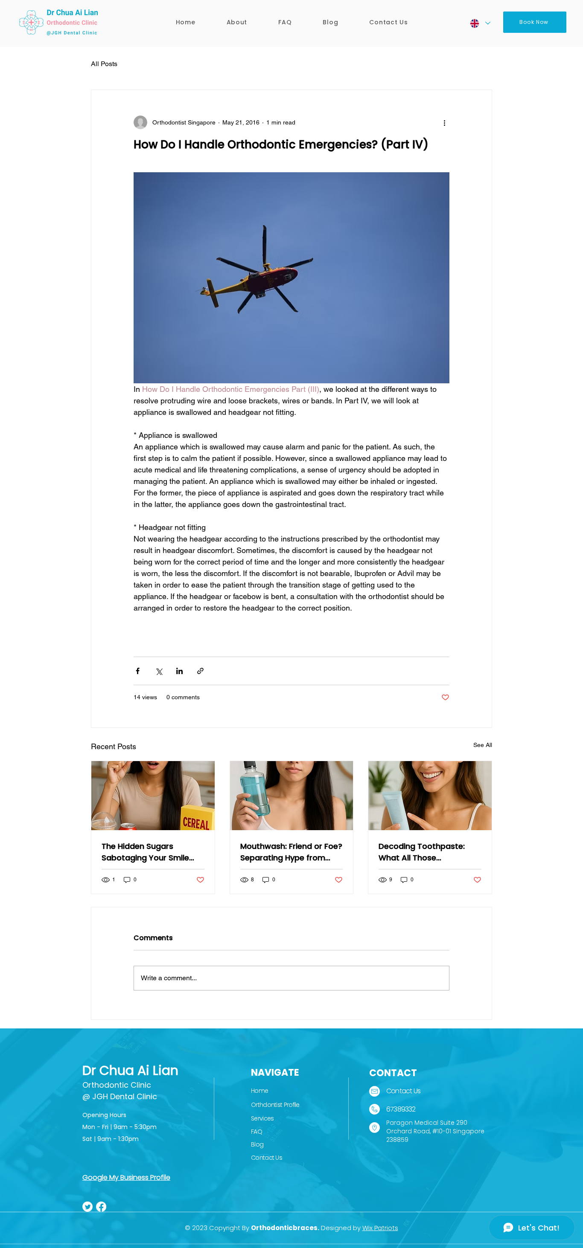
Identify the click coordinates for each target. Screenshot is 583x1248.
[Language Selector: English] (480, 23)
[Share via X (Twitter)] (158, 671)
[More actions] (444, 122)
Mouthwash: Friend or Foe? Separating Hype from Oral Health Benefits (291, 852)
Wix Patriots (380, 1227)
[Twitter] (87, 1207)
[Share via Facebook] (138, 671)
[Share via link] (200, 671)
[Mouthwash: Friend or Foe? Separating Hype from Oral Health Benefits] (291, 795)
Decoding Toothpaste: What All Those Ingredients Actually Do (423, 852)
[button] (237, 22)
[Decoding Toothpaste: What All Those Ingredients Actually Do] (430, 795)
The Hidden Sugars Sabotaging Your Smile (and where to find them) (151, 852)
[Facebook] (101, 1207)
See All (482, 744)
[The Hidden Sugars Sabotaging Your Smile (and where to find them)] (153, 795)
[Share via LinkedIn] (179, 671)
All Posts (104, 64)
